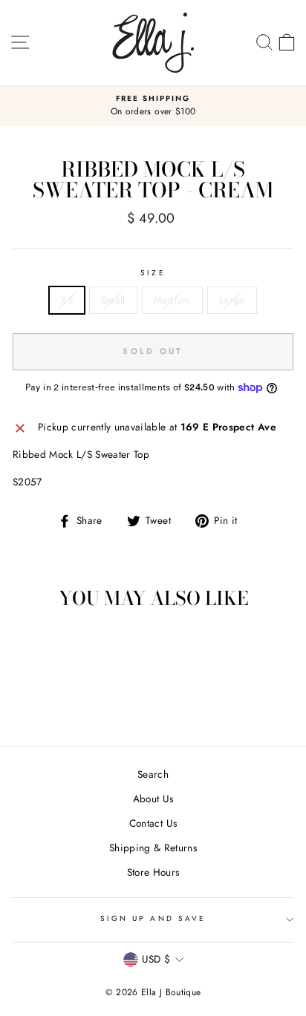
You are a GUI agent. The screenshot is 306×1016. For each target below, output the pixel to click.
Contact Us (153, 823)
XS (67, 299)
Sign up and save (153, 918)
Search (153, 774)
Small (113, 299)
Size (152, 272)
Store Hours (153, 872)
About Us (153, 798)
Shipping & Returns (153, 847)
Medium (172, 299)
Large (232, 299)
